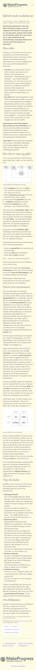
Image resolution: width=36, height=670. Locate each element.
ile (23, 551)
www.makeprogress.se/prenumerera (20, 621)
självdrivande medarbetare (11, 629)
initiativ (6, 626)
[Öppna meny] (32, 5)
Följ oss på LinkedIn (18, 666)
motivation (14, 626)
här (18, 362)
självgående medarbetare (11, 632)
